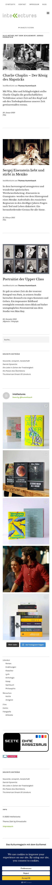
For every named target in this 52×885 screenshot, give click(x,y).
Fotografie (14, 321)
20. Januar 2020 (9, 113)
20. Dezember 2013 (10, 319)
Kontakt (22, 4)
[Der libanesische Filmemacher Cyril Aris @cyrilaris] (26, 569)
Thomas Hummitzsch (27, 86)
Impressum (34, 4)
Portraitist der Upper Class (23, 279)
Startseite (10, 4)
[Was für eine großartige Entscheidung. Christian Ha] (26, 425)
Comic (5, 708)
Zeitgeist (9, 700)
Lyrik (7, 674)
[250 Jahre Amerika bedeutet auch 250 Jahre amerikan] (26, 617)
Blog (44, 4)
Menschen (7, 693)
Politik (8, 696)
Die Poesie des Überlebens (14, 371)
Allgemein (6, 321)
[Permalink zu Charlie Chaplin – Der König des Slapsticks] (26, 69)
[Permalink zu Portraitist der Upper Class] (26, 273)
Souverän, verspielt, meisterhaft (16, 361)
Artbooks (9, 715)
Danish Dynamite (10, 364)
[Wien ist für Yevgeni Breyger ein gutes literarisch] (26, 521)
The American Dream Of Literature (17, 374)
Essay (8, 681)
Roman (8, 663)
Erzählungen (11, 667)
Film (4, 115)
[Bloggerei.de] (10, 757)
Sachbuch (10, 685)
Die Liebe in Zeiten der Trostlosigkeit (18, 367)
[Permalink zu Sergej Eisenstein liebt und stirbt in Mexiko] (26, 164)
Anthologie (10, 678)
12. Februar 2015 (9, 218)
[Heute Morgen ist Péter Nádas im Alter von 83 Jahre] (26, 473)
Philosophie (10, 688)
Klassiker (9, 671)
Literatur (6, 660)
